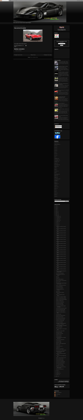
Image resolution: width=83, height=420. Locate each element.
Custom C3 (58, 347)
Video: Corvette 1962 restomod (61, 285)
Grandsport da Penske (59, 333)
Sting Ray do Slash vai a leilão (63, 66)
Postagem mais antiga (47, 54)
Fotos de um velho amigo (60, 320)
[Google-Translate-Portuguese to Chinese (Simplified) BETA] (59, 27)
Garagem (56, 161)
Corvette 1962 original (59, 287)
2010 (56, 376)
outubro (57, 218)
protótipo (56, 180)
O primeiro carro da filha (60, 365)
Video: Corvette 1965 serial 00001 (61, 299)
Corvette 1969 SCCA (59, 286)
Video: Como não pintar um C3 (61, 357)
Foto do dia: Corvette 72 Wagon (61, 296)
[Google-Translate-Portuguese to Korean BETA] (61, 27)
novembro (58, 217)
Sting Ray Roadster (59, 332)
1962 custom (58, 344)
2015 (56, 209)
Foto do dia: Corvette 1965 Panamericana (60, 352)
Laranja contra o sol (59, 346)
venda (55, 185)
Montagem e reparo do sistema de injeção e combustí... (61, 323)
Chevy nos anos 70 (59, 327)
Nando (57, 395)
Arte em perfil (58, 281)
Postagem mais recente (18, 54)
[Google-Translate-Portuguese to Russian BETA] (62, 27)
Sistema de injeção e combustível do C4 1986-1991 (61, 326)
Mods (55, 175)
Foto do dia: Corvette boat (60, 339)
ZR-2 (55, 194)
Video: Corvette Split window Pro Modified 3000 (61, 271)
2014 (56, 211)
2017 (56, 207)
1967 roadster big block (59, 279)
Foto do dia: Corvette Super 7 (60, 310)
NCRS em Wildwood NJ (59, 300)
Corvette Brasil (56, 134)
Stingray (56, 183)
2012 (56, 213)
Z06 (55, 188)
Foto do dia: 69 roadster (20, 28)
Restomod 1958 (58, 342)
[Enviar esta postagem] (25, 45)
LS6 (55, 172)
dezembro (58, 216)
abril (57, 370)
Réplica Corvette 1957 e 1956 (63, 61)
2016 (56, 208)
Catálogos (56, 158)
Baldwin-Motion (57, 144)
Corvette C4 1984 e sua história (63, 72)
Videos (56, 186)
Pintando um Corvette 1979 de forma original (61, 367)
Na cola (57, 276)
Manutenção (56, 174)
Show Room (58, 291)
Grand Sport (56, 164)
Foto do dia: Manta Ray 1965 (60, 309)
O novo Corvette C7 (62, 103)
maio (57, 225)
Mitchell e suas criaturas (60, 348)
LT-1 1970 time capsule (59, 364)
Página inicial (33, 54)
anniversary (56, 142)
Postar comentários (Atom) (34, 57)
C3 (16, 46)
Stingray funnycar (59, 334)
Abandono (57, 277)
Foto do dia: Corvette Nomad (60, 315)
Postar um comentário (18, 50)
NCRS (55, 177)
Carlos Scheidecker (58, 392)
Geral (55, 163)
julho (57, 222)
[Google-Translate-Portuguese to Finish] (63, 27)
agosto (57, 221)
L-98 (55, 167)
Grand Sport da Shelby (59, 303)
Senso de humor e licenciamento (61, 280)
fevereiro (57, 373)
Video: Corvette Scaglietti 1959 (61, 343)
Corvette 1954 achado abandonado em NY (62, 97)
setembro (58, 220)
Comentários (58, 127)
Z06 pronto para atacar (59, 316)
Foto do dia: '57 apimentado (60, 361)
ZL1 (55, 191)
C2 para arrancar (58, 336)
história (56, 166)
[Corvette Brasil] (57, 138)
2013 (56, 212)
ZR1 (55, 196)
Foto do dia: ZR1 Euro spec (60, 319)
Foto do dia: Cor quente (59, 360)
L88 (55, 169)
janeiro (57, 374)
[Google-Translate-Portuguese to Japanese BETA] (60, 27)
